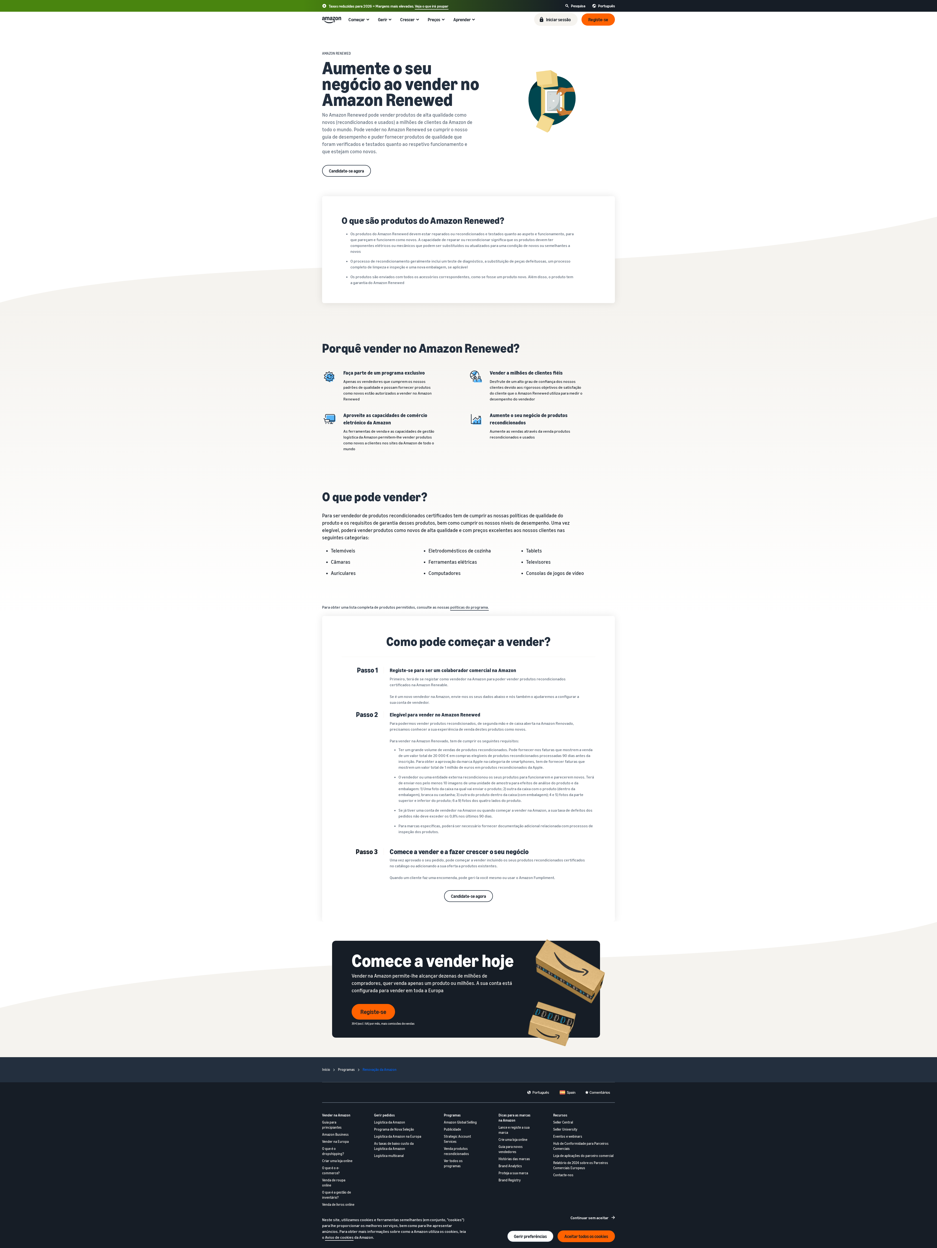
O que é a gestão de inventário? (336, 1194)
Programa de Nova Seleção (394, 1129)
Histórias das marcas (514, 1159)
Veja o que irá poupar (431, 6)
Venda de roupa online (333, 1182)
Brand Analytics (510, 1166)
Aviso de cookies (339, 1237)
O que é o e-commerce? (331, 1170)
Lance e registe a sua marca (514, 1130)
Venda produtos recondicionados (456, 1151)
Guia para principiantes (332, 1124)
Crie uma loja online (513, 1139)
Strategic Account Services (457, 1139)
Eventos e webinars (567, 1136)
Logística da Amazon (389, 1122)
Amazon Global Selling (460, 1122)
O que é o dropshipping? (333, 1151)
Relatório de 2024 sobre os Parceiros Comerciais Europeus (580, 1165)
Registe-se (373, 1011)
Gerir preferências (530, 1236)
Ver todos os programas (453, 1163)
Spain (571, 1092)
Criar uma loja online (337, 1161)
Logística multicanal (389, 1156)
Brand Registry (510, 1180)
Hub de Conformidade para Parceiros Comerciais (581, 1146)
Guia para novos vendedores (511, 1149)
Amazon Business (335, 1134)
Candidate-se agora (346, 171)
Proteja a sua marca (513, 1173)
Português (540, 1092)
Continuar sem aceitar (589, 1217)
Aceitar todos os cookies (586, 1236)
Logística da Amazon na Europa (397, 1136)
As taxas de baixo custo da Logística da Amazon (394, 1146)
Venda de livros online (338, 1204)
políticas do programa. (469, 607)
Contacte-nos (563, 1175)
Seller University (565, 1129)
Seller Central (563, 1122)
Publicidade (452, 1129)
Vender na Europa (335, 1141)
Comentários (600, 1092)
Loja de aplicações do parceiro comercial (583, 1156)
